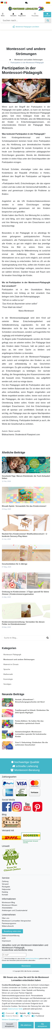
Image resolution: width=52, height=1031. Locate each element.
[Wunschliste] (35, 14)
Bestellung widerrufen (12, 931)
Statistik (23, 1013)
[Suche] (48, 20)
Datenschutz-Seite (15, 1009)
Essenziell (10, 1013)
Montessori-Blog (8, 902)
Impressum (6, 941)
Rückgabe (6, 887)
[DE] (2, 3)
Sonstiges (7, 684)
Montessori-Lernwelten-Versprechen (16, 921)
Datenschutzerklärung (10, 936)
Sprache (6, 669)
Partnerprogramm (9, 923)
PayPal (27, 1016)
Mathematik (8, 674)
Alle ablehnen (26, 1025)
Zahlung (5, 881)
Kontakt (5, 895)
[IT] (6, 3)
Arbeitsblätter (7, 908)
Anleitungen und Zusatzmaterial (14, 910)
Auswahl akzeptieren (9, 1025)
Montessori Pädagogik (12, 654)
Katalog (5, 892)
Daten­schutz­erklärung (32, 958)
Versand (5, 884)
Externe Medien (12, 1016)
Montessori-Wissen (9, 905)
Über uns (5, 918)
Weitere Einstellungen (10, 1019)
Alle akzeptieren (42, 1025)
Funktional (40, 1016)
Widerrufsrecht (8, 926)
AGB (4, 938)
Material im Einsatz (11, 664)
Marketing (36, 1013)
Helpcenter (6, 889)
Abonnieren (26, 966)
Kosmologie (8, 679)
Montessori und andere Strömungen (28, 60)
